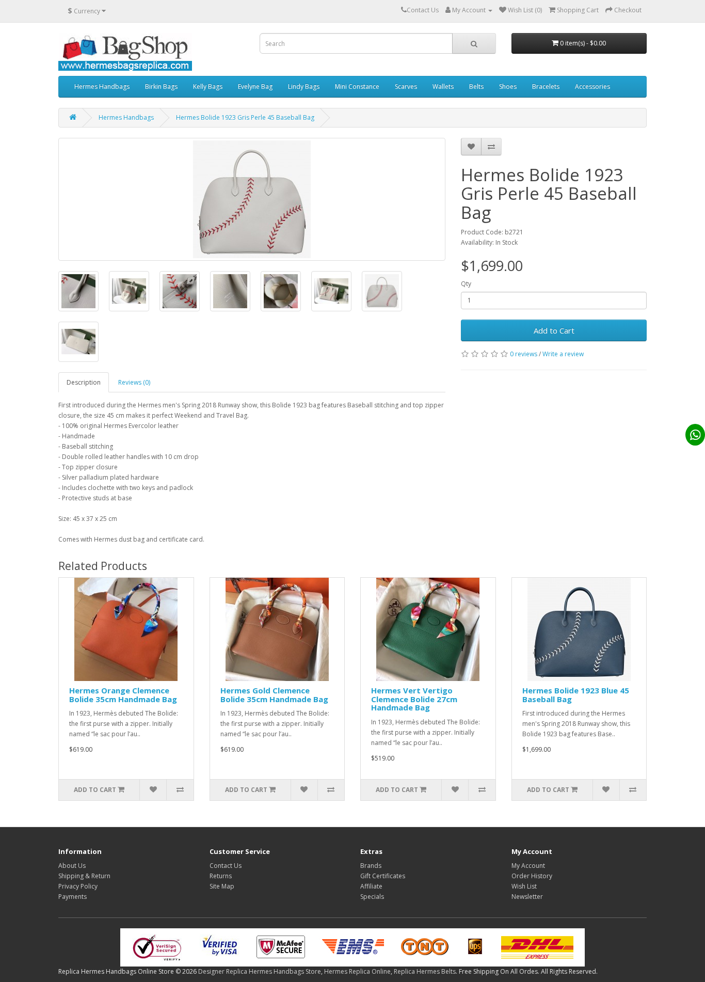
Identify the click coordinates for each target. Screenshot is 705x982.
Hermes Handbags (102, 86)
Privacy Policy (78, 886)
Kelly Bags (207, 86)
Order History (531, 876)
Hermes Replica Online (357, 971)
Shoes (508, 86)
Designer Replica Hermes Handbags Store (259, 971)
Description (84, 382)
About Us (72, 865)
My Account (528, 865)
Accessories (592, 86)
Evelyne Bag (255, 86)
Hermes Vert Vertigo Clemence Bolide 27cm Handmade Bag (414, 698)
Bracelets (545, 86)
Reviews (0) (134, 382)
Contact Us (226, 865)
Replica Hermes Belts (425, 971)
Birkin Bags (161, 86)
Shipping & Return (84, 876)
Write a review (563, 354)
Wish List (524, 886)
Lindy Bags (303, 86)
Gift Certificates (382, 876)
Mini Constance (357, 86)
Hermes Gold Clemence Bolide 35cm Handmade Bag (274, 694)
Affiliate (371, 886)
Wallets (443, 86)
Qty (466, 283)
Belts (476, 86)
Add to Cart (554, 330)
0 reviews (523, 354)
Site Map (222, 886)
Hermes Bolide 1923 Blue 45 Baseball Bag (575, 694)
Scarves (406, 86)
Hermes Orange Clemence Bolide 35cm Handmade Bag (123, 694)
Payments (72, 896)
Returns (221, 876)
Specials (372, 896)
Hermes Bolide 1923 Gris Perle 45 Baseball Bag (245, 117)
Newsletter (527, 896)
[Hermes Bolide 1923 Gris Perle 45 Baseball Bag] (251, 199)
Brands (370, 865)
